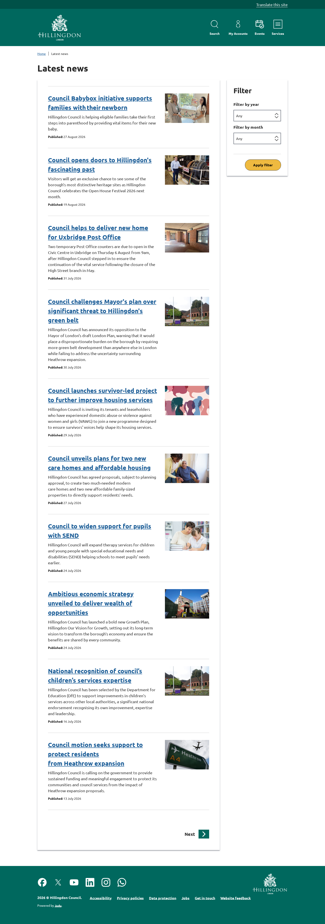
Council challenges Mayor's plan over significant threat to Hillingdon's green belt (102, 310)
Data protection (162, 897)
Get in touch (205, 897)
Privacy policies (130, 897)
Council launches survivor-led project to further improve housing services (102, 395)
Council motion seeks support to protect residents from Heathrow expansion (95, 754)
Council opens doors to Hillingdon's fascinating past (100, 164)
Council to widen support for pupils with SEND (99, 530)
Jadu (58, 905)
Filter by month (248, 127)
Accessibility (101, 897)
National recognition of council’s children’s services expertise (95, 675)
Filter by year (246, 104)
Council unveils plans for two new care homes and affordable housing (99, 462)
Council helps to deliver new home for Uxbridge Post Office (98, 232)
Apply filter (263, 165)
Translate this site (272, 4)
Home (41, 54)
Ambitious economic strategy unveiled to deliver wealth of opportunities (91, 603)
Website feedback (235, 897)
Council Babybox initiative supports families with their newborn (100, 102)
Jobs (185, 897)
